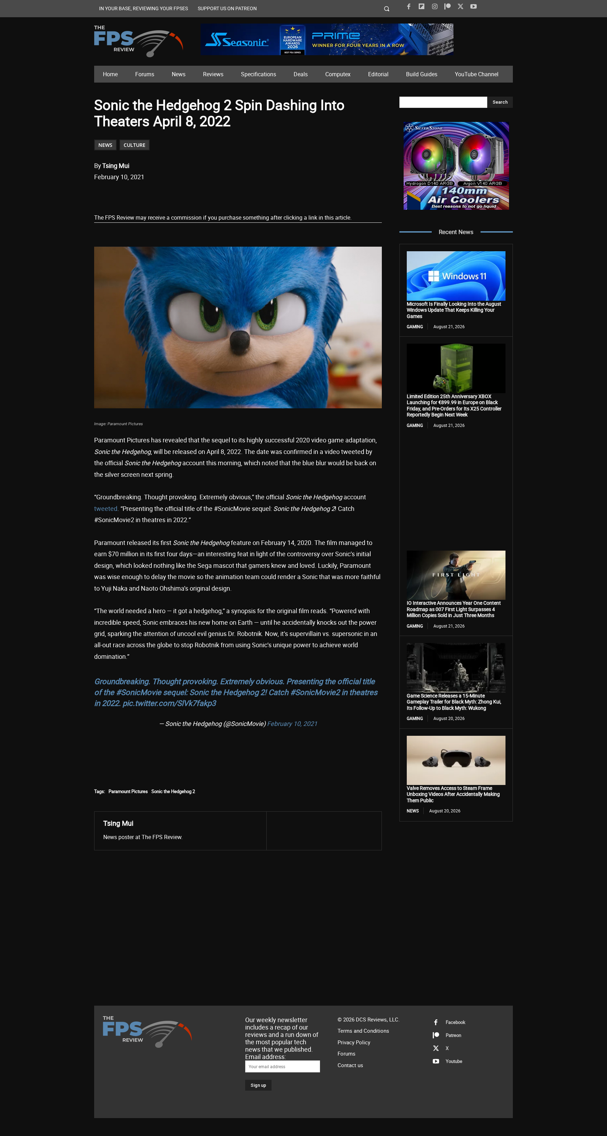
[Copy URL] (208, 195)
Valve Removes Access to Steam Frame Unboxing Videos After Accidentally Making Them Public (453, 794)
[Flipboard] (421, 6)
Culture (134, 145)
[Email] (192, 195)
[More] (224, 195)
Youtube (454, 1061)
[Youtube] (473, 6)
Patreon (453, 1035)
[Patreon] (447, 6)
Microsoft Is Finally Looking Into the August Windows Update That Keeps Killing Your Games (454, 309)
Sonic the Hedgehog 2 (173, 791)
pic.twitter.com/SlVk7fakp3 (169, 703)
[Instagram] (434, 6)
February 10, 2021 (292, 723)
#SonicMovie (138, 692)
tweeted (105, 508)
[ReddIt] (176, 195)
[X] (460, 6)
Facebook (455, 1022)
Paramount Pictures (128, 791)
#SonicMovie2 (315, 692)
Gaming (415, 326)
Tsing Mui (115, 165)
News (105, 145)
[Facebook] (408, 6)
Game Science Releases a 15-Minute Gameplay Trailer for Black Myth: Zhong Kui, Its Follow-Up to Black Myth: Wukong (454, 701)
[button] (387, 8)
